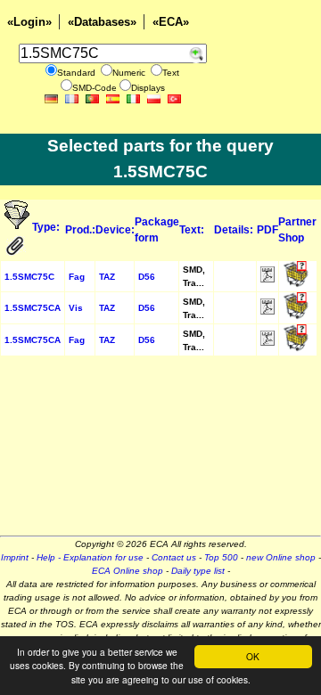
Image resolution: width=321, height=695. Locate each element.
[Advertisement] (160, 451)
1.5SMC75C (29, 277)
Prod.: (80, 230)
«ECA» (170, 22)
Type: (47, 227)
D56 (146, 277)
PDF (267, 230)
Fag (77, 277)
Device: (115, 230)
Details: (233, 230)
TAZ (107, 277)
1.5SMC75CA (32, 308)
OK (252, 656)
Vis (76, 308)
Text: (191, 230)
